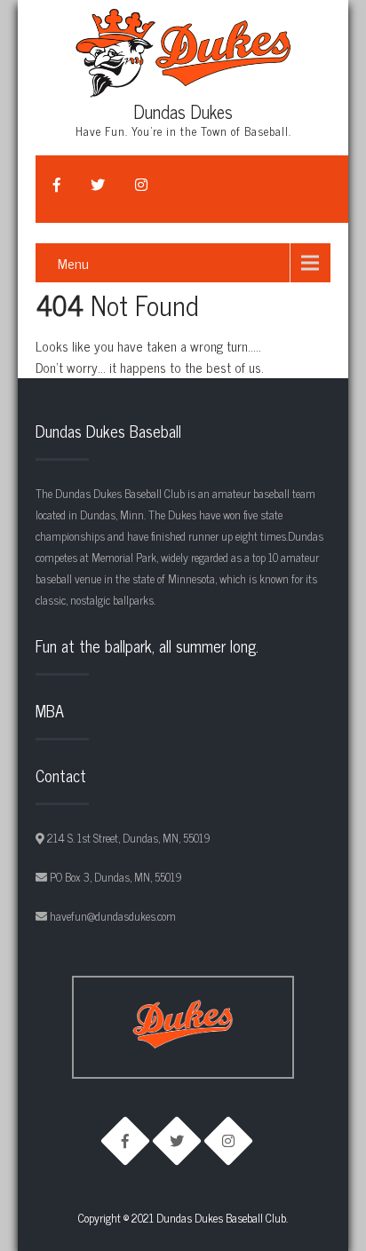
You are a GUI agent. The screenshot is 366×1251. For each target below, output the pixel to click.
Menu (73, 262)
